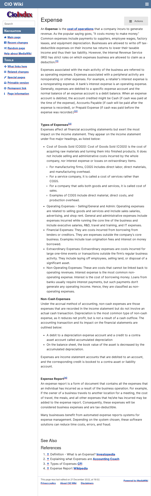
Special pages (16, 77)
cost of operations (80, 29)
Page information (18, 93)
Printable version (18, 82)
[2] (76, 111)
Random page (16, 48)
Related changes (18, 72)
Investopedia (105, 454)
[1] (56, 61)
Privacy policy (48, 483)
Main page (14, 37)
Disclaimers (87, 483)
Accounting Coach (106, 459)
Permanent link (17, 88)
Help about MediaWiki (17, 53)
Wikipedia (80, 468)
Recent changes (18, 42)
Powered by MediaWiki (136, 480)
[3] (69, 123)
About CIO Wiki (68, 483)
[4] (65, 377)
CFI (80, 464)
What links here (17, 66)
